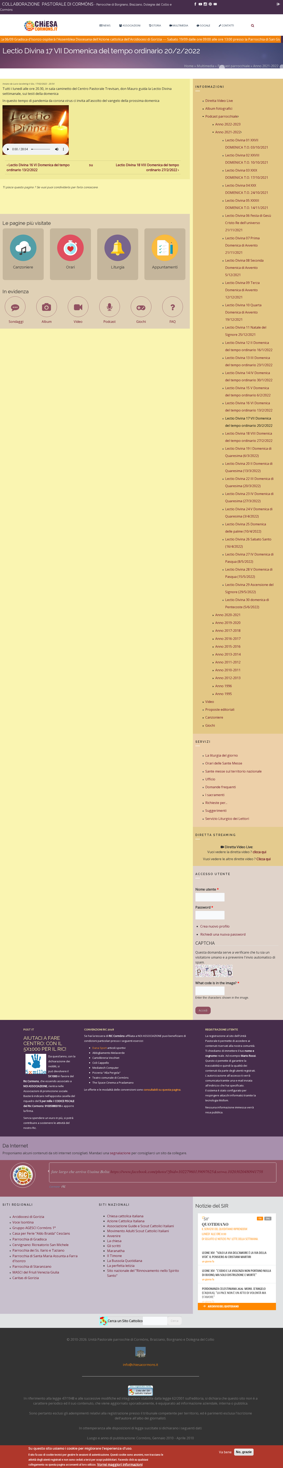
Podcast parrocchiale (234, 66)
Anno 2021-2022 (265, 66)
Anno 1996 (223, 686)
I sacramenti (214, 795)
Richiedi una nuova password (223, 934)
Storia (156, 25)
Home (189, 66)
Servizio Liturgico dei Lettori (227, 818)
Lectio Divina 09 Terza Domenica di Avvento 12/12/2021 (242, 289)
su (91, 165)
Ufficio (210, 779)
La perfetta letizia (120, 1265)
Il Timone (114, 1255)
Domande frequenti (220, 787)
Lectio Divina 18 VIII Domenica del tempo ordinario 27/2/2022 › (147, 167)
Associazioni (131, 25)
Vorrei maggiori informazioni (120, 1464)
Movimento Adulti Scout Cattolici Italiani (138, 1231)
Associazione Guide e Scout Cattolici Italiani (140, 1226)
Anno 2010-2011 (228, 670)
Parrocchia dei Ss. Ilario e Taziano (38, 1250)
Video (78, 321)
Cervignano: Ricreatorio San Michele (40, 1245)
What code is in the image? (217, 983)
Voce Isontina (23, 1222)
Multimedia (180, 25)
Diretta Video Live (219, 100)
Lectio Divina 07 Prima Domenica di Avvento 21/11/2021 (242, 245)
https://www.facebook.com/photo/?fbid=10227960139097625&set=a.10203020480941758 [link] (186, 1171)
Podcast (109, 321)
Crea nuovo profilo (215, 926)
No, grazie (244, 1452)
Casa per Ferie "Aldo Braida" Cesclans (41, 1233)
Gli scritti (114, 1246)
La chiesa (114, 1241)
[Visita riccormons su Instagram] (205, 3)
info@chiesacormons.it (140, 1364)
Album (47, 321)
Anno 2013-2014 (228, 654)
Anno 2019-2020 (228, 622)
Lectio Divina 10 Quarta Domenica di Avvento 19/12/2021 (243, 312)
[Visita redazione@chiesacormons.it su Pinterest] (210, 3)
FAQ (172, 321)
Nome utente (207, 889)
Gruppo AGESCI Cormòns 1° (34, 1228)
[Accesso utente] (278, 3)
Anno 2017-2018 (228, 630)
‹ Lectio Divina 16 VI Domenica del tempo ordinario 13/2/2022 (38, 167)
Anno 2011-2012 (228, 662)
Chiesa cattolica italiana (125, 1216)
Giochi (141, 321)
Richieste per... (216, 802)
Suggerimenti (215, 810)
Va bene (225, 1452)
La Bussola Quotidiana (124, 1260)
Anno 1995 (223, 694)
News (107, 25)
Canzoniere (214, 717)
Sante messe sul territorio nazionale (233, 771)
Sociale (204, 25)
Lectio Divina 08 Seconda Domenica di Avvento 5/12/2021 (244, 267)
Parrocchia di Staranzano (31, 1266)
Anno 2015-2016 (228, 646)
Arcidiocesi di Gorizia (28, 1216)
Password (204, 907)
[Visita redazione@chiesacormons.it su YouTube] (200, 3)
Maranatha (116, 1251)
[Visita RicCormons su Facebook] (195, 3)
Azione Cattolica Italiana (125, 1221)
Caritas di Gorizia (25, 1278)
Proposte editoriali (219, 709)
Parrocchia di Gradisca (29, 1239)
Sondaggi (16, 321)
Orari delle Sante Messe (223, 763)
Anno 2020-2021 (228, 615)
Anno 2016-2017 (228, 638)
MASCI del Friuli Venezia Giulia (35, 1272)
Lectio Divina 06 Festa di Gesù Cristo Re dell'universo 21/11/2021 (248, 222)
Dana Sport (99, 1048)
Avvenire (114, 1236)
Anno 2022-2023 (228, 124)
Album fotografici (218, 108)
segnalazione (120, 1153)
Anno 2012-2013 (228, 678)
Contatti (227, 25)
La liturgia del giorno (221, 755)
